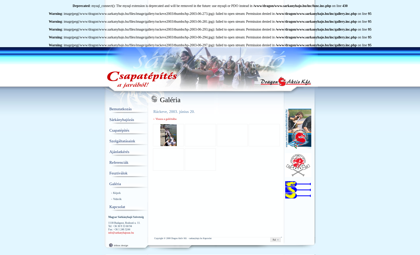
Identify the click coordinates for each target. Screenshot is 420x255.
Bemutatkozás (120, 109)
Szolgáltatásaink (122, 141)
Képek (117, 193)
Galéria (115, 184)
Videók (117, 199)
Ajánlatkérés (119, 152)
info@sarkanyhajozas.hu (121, 232)
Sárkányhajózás (121, 119)
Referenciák (118, 162)
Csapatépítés (119, 130)
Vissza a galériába (166, 119)
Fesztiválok (118, 173)
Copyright (158, 238)
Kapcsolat (117, 207)
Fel (274, 239)
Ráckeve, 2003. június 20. (174, 111)
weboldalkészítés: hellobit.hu (122, 244)
